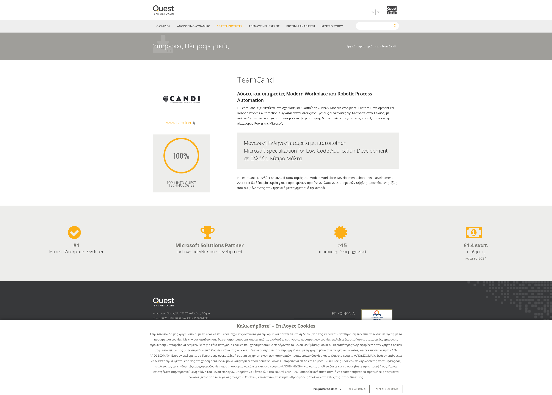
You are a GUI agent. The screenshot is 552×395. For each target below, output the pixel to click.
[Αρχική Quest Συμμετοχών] (166, 8)
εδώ (245, 350)
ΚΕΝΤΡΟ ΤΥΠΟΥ (332, 26)
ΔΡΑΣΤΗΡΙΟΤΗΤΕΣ (230, 26)
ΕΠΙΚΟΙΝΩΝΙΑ (343, 313)
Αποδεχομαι (357, 389)
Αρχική (351, 46)
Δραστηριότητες (368, 46)
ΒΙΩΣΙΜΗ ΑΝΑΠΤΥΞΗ (300, 26)
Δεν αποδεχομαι (387, 389)
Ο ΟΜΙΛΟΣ (163, 26)
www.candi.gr (179, 122)
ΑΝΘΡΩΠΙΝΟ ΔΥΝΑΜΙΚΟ (193, 26)
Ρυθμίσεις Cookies (325, 389)
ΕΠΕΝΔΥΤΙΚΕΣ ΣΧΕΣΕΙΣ (264, 26)
